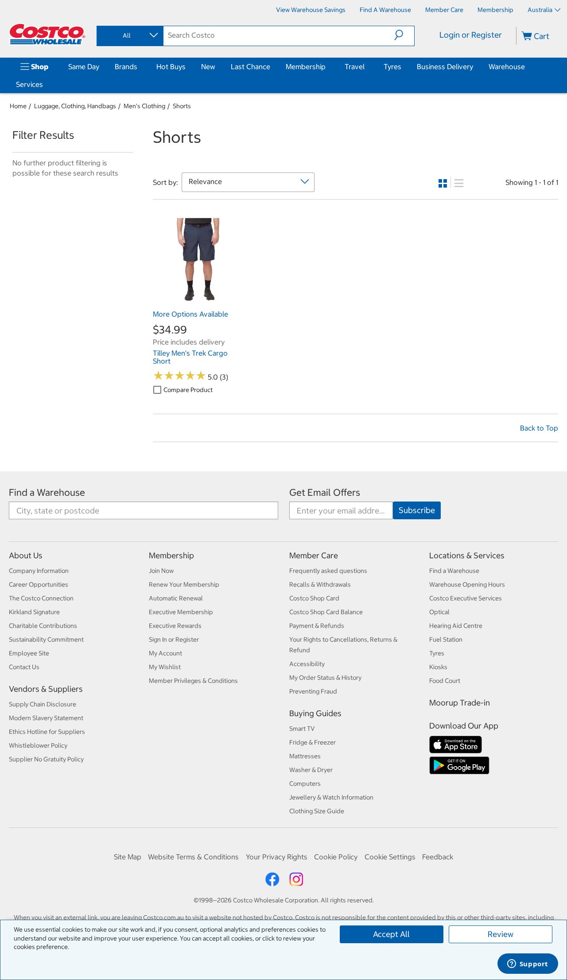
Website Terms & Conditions (193, 856)
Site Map (127, 856)
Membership (306, 66)
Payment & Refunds (316, 626)
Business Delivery (445, 66)
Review (500, 934)
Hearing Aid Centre (455, 626)
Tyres (392, 66)
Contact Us (24, 667)
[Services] (45, 84)
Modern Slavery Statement (46, 718)
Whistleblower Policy (38, 745)
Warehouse (507, 66)
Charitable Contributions (43, 626)
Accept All (391, 934)
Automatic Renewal (176, 598)
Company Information (39, 571)
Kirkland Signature (34, 612)
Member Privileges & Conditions (193, 681)
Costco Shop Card (314, 598)
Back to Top (539, 427)
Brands (126, 66)
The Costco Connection (41, 598)
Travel (355, 66)
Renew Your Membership (184, 584)
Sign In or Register (174, 639)
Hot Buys (171, 66)
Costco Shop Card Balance (326, 612)
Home (18, 106)
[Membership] (327, 66)
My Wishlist (165, 667)
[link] (197, 301)
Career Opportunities (38, 584)
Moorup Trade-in (459, 703)
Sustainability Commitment (46, 639)
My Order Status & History (325, 678)
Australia (540, 10)
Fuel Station (445, 639)
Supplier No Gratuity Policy (46, 759)
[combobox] (129, 35)
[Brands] (139, 66)
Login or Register (470, 35)
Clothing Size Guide (316, 811)
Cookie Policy (335, 856)
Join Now (161, 571)
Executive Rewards (175, 626)
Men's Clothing (144, 106)
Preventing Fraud (313, 691)
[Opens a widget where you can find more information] (527, 964)
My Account (165, 653)
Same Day (83, 66)
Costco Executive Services (465, 598)
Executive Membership (181, 612)
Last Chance (250, 66)
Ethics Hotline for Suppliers (47, 732)
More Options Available (190, 314)
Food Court (444, 681)
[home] (47, 34)
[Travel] (366, 66)
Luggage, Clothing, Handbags (75, 106)
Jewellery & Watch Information (331, 797)
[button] (404, 35)
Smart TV (302, 729)
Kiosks (438, 667)
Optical (439, 612)
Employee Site (29, 653)
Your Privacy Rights (276, 856)
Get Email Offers (324, 492)
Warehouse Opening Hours (467, 584)
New (208, 66)
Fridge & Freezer (312, 742)
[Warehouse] (526, 66)
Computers (305, 784)
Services (29, 84)
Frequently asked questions (328, 571)
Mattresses (305, 756)
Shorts (182, 106)
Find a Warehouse (47, 492)
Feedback (437, 856)
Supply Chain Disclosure (42, 704)
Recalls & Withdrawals (320, 584)
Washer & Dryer (311, 770)
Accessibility (307, 664)
